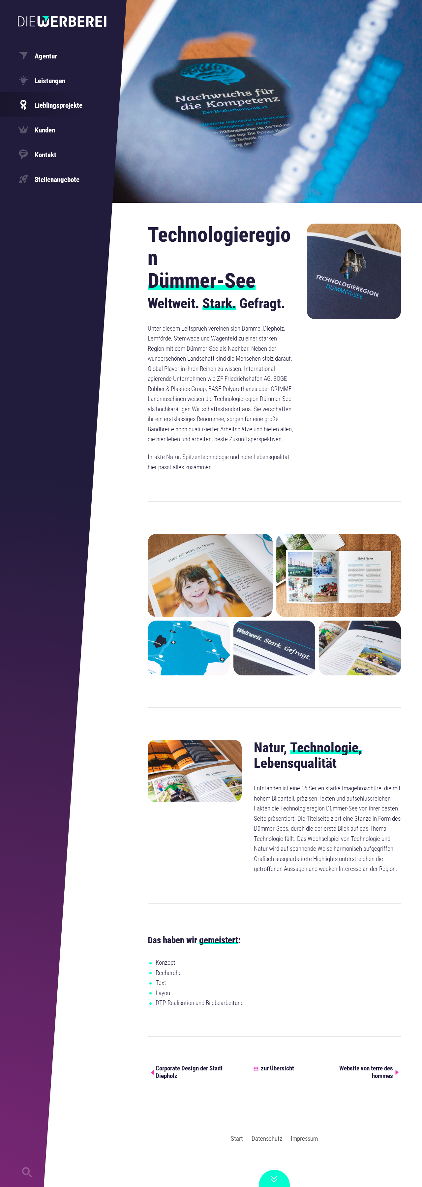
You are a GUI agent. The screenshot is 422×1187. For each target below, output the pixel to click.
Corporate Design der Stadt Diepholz (189, 1072)
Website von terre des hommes (366, 1072)
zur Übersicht (277, 1068)
